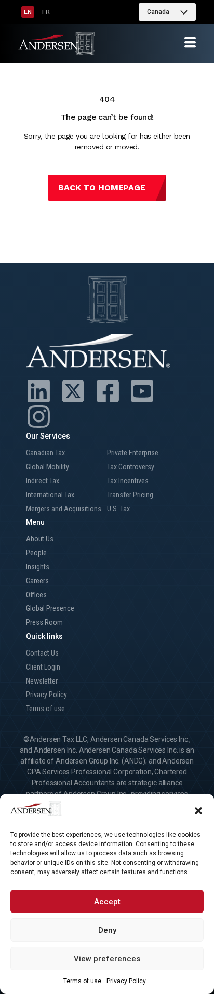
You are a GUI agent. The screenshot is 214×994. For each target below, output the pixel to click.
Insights (37, 567)
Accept (107, 901)
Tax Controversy (130, 466)
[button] (198, 811)
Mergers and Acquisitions (63, 509)
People (36, 553)
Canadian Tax (45, 452)
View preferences (107, 958)
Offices (36, 595)
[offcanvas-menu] (190, 42)
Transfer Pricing (130, 495)
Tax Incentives (128, 480)
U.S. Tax (118, 509)
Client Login (43, 667)
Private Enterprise (132, 452)
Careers (37, 581)
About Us (40, 539)
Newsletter (42, 681)
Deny (107, 930)
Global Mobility (47, 466)
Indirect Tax (42, 480)
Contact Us (42, 653)
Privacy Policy (126, 981)
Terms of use (82, 981)
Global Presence (50, 608)
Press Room (44, 622)
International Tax (50, 495)
